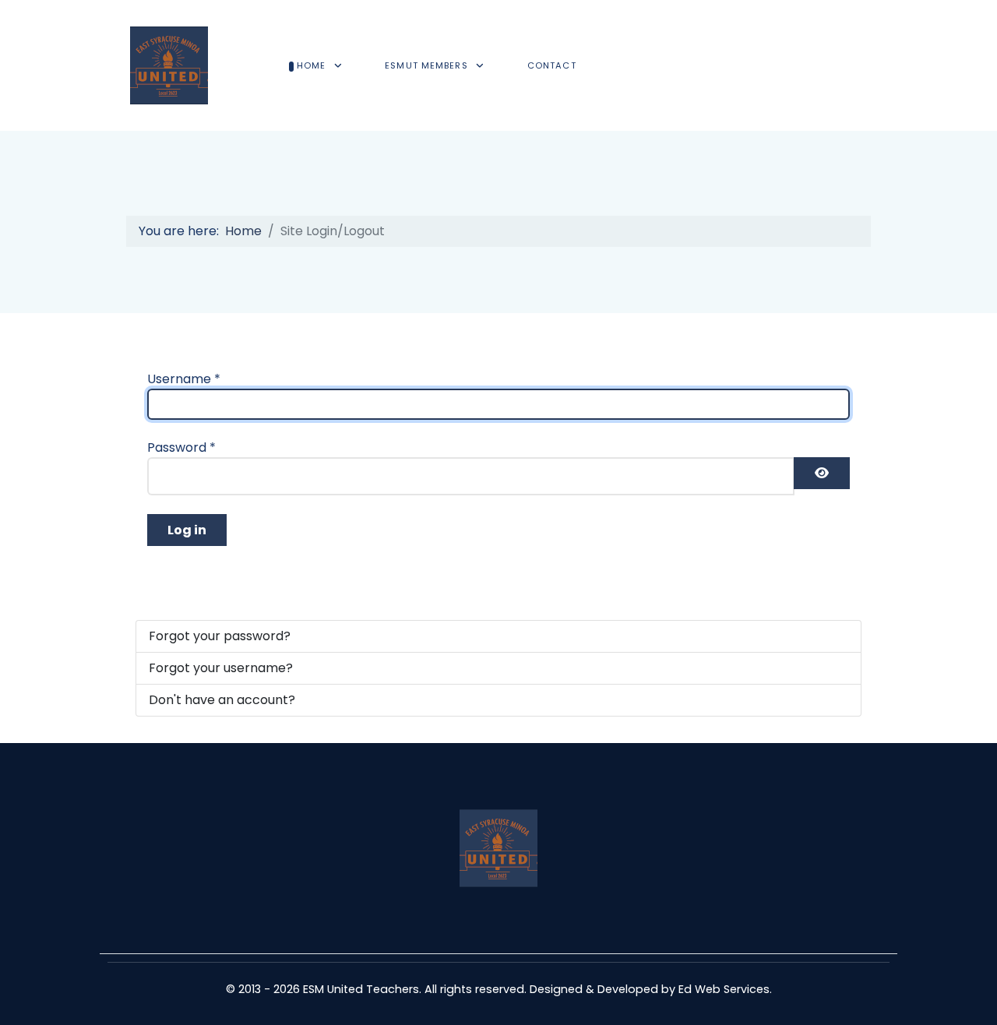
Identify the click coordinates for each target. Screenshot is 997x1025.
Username (183, 379)
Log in (186, 530)
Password (181, 447)
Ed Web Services (724, 989)
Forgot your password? (220, 636)
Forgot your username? (221, 668)
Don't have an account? (222, 700)
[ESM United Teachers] (169, 65)
